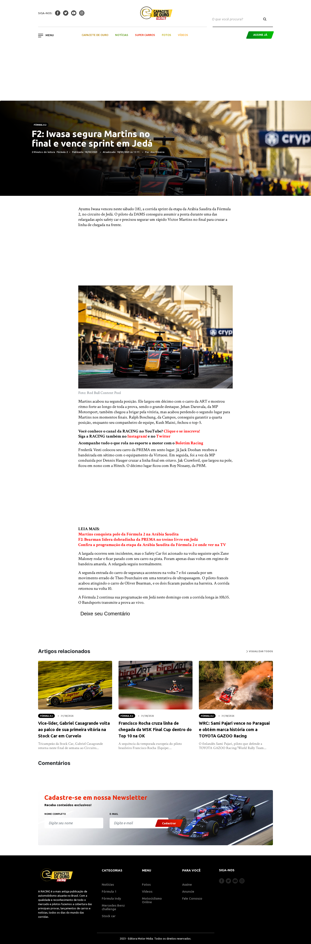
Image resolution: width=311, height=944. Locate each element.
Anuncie (188, 891)
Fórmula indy (111, 898)
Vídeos (183, 34)
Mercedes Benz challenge (113, 907)
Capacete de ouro (95, 34)
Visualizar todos (260, 651)
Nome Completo (55, 814)
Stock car (109, 916)
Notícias (121, 34)
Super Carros (145, 34)
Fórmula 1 (109, 891)
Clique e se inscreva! (182, 431)
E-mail (114, 814)
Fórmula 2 (40, 124)
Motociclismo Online (152, 900)
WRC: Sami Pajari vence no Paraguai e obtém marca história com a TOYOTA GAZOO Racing (234, 729)
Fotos (166, 34)
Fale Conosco (192, 898)
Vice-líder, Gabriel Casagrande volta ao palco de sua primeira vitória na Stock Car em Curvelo (74, 729)
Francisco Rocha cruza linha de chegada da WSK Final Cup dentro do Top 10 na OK (155, 729)
